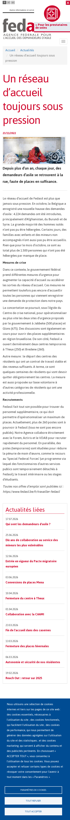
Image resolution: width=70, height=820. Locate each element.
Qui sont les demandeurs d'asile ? (28, 524)
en (13, 2)
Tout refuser (33, 800)
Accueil (10, 50)
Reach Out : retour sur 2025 (24, 678)
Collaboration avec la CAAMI (25, 614)
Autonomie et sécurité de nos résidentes (33, 662)
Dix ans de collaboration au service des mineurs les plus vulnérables (32, 542)
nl (9, 2)
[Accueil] (27, 28)
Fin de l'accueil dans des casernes (28, 630)
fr (4, 2)
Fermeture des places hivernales (27, 646)
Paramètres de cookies (33, 790)
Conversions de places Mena (25, 582)
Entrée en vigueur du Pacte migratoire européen (31, 563)
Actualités (27, 50)
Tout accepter (33, 811)
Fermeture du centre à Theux (25, 598)
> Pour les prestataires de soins (51, 26)
